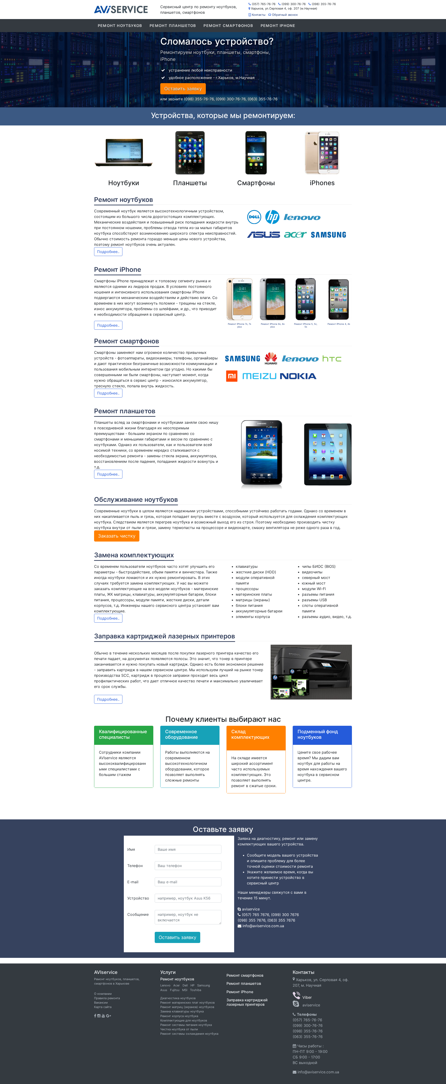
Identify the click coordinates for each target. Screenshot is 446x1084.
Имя (131, 849)
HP (192, 985)
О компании (103, 993)
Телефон (135, 865)
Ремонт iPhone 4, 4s (339, 324)
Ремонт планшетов (173, 25)
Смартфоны (256, 183)
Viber (306, 997)
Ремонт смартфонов (228, 25)
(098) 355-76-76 (324, 4)
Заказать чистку (116, 536)
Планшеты (190, 183)
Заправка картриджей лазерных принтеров (247, 1002)
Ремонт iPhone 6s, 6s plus (273, 325)
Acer (176, 985)
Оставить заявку (183, 89)
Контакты (259, 14)
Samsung (203, 985)
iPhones (322, 183)
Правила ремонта (107, 998)
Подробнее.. (108, 251)
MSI (184, 990)
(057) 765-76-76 (263, 4)
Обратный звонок (285, 14)
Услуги (168, 972)
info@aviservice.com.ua (318, 1072)
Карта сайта (103, 1007)
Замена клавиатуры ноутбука (182, 1011)
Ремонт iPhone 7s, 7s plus (239, 325)
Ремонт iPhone (278, 25)
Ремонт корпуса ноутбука (179, 1016)
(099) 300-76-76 (294, 4)
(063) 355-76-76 (308, 1036)
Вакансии (101, 1002)
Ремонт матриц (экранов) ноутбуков (187, 1007)
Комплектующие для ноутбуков (183, 1020)
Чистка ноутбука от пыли (179, 1029)
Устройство (138, 898)
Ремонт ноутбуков (120, 25)
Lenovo (165, 985)
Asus (163, 990)
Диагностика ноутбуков (178, 998)
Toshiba (195, 990)
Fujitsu (174, 990)
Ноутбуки (123, 183)
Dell (185, 985)
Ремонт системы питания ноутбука (186, 1025)
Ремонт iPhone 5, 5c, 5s (305, 325)
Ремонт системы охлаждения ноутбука (189, 1033)
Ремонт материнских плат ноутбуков (187, 1002)
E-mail (132, 882)
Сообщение (138, 914)
